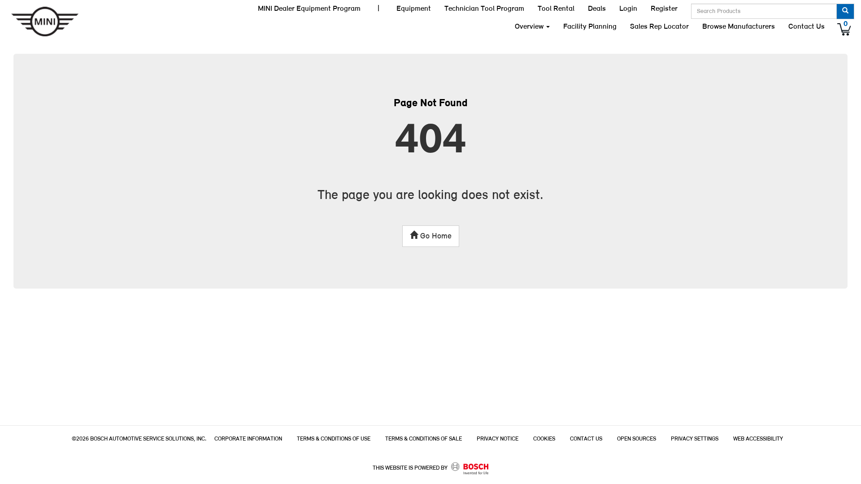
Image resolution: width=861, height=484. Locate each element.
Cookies (544, 439)
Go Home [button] (435, 236)
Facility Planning (590, 26)
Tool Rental (556, 9)
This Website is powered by (411, 468)
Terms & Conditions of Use (333, 439)
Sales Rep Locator (659, 26)
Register (664, 9)
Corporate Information (248, 439)
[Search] (845, 11)
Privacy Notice (497, 439)
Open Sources (636, 439)
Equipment (413, 9)
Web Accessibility (758, 439)
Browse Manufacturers (738, 26)
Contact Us (806, 26)
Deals (597, 9)
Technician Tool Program (484, 9)
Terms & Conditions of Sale (423, 439)
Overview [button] (530, 26)
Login (628, 9)
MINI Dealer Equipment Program (309, 9)
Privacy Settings (694, 439)
